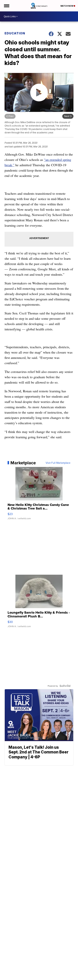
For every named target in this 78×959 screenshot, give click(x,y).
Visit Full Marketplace (58, 462)
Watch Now (67, 6)
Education (15, 33)
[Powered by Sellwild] (64, 685)
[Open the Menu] (6, 5)
